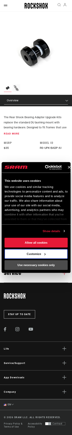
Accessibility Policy (35, 425)
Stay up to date (19, 314)
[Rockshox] (36, 6)
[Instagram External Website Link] (17, 330)
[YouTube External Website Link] (31, 329)
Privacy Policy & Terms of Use (13, 425)
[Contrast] (48, 423)
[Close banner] (69, 167)
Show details (51, 231)
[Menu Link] (5, 5)
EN (9, 404)
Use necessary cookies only (36, 265)
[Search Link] (59, 6)
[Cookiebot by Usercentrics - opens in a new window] (46, 167)
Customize (34, 254)
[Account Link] (65, 5)
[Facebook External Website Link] (5, 330)
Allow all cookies (36, 242)
